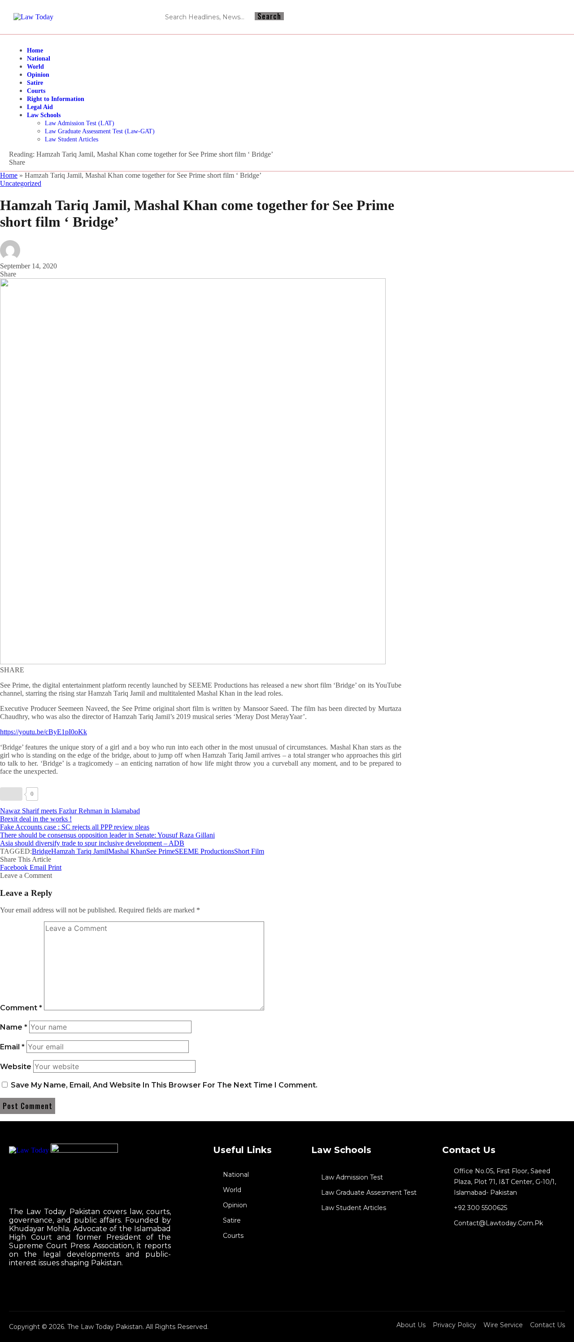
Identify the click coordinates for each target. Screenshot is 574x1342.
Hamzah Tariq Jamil (79, 851)
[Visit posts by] (10, 258)
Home (8, 175)
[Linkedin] (536, 17)
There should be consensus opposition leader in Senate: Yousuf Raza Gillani (107, 835)
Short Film (249, 851)
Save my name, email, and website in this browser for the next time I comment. (164, 1085)
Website (15, 1066)
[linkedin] (18, 1289)
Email (12, 1047)
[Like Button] (11, 794)
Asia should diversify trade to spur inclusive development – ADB (92, 843)
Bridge (41, 851)
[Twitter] (10, 1289)
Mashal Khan (127, 851)
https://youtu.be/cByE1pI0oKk (43, 732)
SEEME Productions (204, 851)
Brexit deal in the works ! (36, 819)
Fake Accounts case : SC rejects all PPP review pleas (74, 827)
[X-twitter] (552, 17)
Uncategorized (20, 183)
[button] (54, 867)
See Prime (160, 851)
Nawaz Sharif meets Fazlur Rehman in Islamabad (70, 811)
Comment (21, 1008)
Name (13, 1027)
